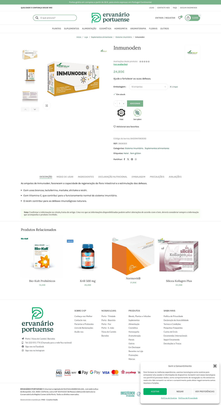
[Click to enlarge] (47, 105)
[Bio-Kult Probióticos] (42, 256)
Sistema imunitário (123, 37)
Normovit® (133, 278)
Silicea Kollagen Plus (179, 281)
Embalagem (119, 86)
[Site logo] (110, 17)
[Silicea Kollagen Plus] (179, 256)
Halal (126, 153)
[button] (214, 365)
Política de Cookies (169, 398)
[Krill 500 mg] (87, 256)
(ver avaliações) (121, 64)
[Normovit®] (133, 255)
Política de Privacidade (188, 398)
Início (79, 37)
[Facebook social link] (124, 159)
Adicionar (135, 103)
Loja (86, 37)
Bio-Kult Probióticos (42, 281)
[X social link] (128, 159)
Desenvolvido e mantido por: (39, 400)
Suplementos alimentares (101, 37)
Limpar (175, 87)
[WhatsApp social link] (136, 159)
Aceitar (155, 391)
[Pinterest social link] (132, 159)
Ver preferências (204, 391)
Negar (179, 391)
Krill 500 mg (87, 281)
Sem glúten (135, 153)
